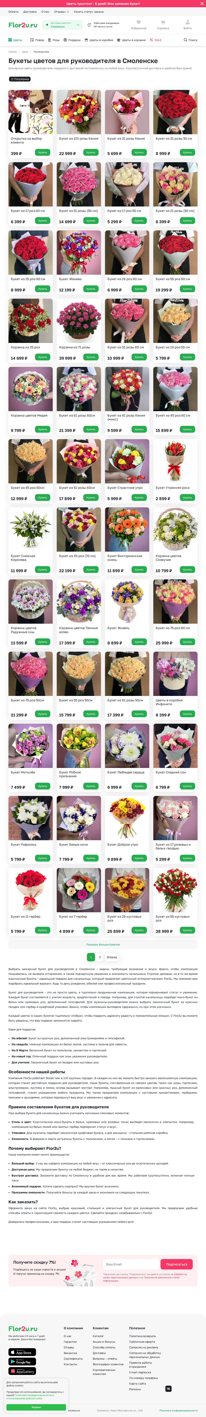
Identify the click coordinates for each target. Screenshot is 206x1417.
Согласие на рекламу (143, 1347)
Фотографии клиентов (108, 1364)
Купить (42, 152)
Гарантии (70, 1341)
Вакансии (70, 1353)
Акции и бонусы (104, 1341)
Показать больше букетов (103, 944)
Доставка (30, 11)
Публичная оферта (142, 1341)
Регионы (135, 1389)
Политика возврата (142, 1336)
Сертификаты (73, 1358)
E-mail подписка (140, 1372)
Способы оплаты (104, 1347)
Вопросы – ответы (105, 1358)
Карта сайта (137, 1383)
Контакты (70, 1364)
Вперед (112, 957)
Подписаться (176, 1264)
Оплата (13, 11)
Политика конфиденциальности (179, 1410)
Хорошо (36, 1407)
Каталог (98, 1336)
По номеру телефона (143, 1378)
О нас (45, 11)
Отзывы (61, 11)
